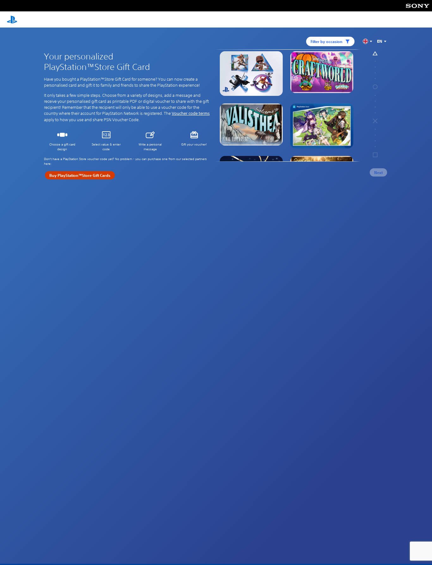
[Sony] (417, 5)
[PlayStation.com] (12, 19)
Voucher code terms (191, 113)
